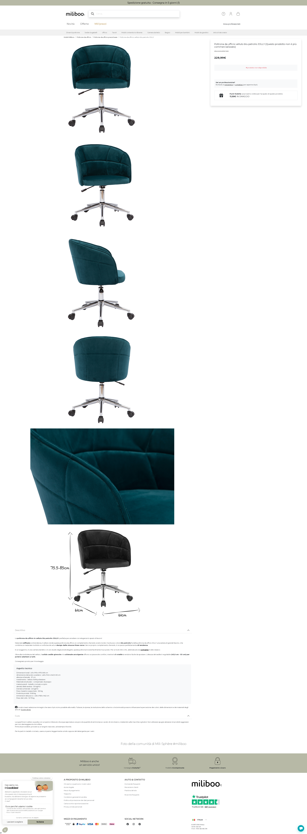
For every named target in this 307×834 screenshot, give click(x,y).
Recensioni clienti (131, 787)
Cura (17, 716)
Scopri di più (26, 710)
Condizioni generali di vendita (75, 797)
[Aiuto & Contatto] (223, 14)
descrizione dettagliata (221, 51)
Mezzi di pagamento (72, 790)
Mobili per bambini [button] (182, 32)
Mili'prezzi (100, 23)
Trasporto (67, 794)
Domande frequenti (132, 784)
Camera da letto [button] (153, 32)
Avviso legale (69, 787)
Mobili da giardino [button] (201, 32)
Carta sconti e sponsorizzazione (76, 803)
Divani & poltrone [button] (73, 32)
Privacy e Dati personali (73, 807)
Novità (70, 23)
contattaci (239, 85)
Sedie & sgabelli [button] (91, 32)
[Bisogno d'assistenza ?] (301, 828)
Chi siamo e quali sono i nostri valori (77, 784)
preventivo (229, 85)
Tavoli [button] (114, 32)
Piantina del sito (131, 790)
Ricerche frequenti (132, 795)
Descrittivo (20, 630)
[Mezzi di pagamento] (93, 824)
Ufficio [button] (104, 32)
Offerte (84, 23)
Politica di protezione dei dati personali (79, 800)
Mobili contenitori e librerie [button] (131, 32)
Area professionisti (231, 24)
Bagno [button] (167, 32)
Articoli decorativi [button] (220, 32)
